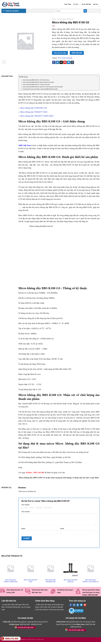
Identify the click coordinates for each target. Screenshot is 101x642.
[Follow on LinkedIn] (81, 605)
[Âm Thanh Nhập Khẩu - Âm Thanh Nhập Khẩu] (11, 4)
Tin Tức (75, 4)
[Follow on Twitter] (77, 605)
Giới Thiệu (67, 4)
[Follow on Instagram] (74, 605)
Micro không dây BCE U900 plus (70, 580)
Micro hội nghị (16, 604)
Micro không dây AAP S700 (30, 580)
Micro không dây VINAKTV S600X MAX (10, 580)
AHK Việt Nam (24, 145)
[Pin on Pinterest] (65, 62)
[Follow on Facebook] (70, 605)
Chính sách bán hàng (43, 604)
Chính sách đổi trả (41, 609)
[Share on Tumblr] (72, 62)
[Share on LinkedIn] (68, 62)
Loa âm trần (6, 604)
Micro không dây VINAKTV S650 (33, 112)
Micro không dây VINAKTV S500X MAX (37, 116)
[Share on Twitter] (57, 62)
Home (54, 19)
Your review (26, 511)
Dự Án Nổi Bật (86, 4)
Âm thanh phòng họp (12, 607)
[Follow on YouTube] (85, 605)
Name (23, 528)
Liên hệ (95, 4)
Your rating (26, 504)
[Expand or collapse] (97, 77)
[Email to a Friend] (61, 62)
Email (62, 528)
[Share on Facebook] (54, 62)
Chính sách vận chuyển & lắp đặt (51, 607)
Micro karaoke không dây (65, 19)
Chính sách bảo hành (56, 609)
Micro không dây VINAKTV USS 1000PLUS (90, 580)
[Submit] (85, 11)
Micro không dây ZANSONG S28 (33, 108)
